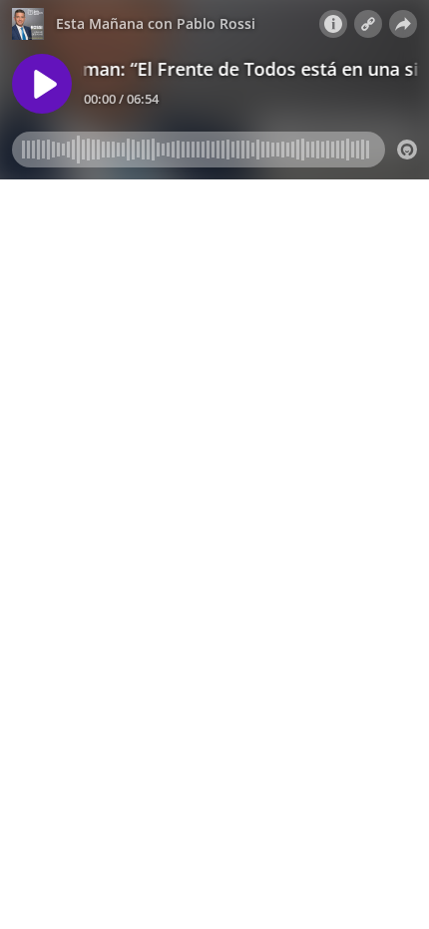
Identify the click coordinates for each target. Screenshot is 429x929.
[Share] (403, 24)
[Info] (333, 24)
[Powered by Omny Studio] (407, 149)
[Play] (42, 84)
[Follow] (368, 24)
